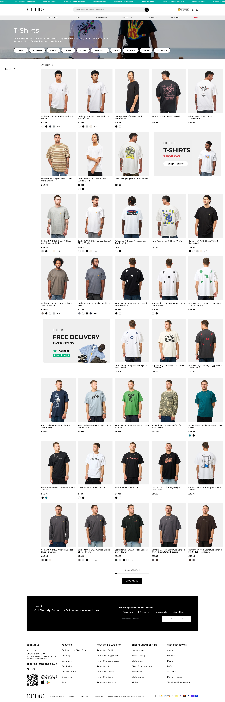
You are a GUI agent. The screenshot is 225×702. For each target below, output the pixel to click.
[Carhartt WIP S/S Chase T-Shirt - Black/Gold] (205, 216)
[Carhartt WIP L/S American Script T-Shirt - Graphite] (58, 525)
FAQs (169, 666)
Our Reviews (67, 666)
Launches (152, 18)
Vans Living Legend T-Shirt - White (131, 179)
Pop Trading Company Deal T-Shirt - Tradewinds (95, 426)
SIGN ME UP (176, 619)
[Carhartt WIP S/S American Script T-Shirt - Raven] (132, 525)
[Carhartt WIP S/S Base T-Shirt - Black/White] (132, 91)
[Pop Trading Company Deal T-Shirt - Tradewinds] (95, 400)
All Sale (135, 682)
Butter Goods (100, 50)
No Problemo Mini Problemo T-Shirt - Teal (205, 426)
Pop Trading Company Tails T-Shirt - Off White (168, 366)
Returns (170, 656)
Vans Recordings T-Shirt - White (167, 241)
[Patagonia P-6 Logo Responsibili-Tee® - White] (132, 216)
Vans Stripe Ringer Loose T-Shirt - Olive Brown (57, 180)
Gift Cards (171, 672)
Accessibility (98, 696)
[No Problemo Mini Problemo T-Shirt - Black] (58, 462)
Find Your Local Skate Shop (74, 650)
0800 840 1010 (36, 654)
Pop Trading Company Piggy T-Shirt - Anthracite (205, 366)
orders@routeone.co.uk (42, 664)
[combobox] (111, 9)
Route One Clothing (106, 650)
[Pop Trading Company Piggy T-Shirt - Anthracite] (205, 340)
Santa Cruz (130, 50)
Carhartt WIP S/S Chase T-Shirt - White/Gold (93, 117)
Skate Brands (138, 677)
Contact (170, 650)
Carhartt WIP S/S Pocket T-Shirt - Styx (94, 304)
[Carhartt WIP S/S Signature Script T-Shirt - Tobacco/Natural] (205, 525)
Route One (37, 50)
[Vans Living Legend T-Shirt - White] (132, 153)
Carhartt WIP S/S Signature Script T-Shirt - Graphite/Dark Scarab (169, 551)
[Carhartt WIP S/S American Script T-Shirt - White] (95, 216)
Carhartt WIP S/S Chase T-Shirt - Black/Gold (203, 242)
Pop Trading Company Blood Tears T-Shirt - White (204, 304)
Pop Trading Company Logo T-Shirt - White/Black (168, 304)
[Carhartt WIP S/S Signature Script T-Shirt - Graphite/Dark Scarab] (169, 525)
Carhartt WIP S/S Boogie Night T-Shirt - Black (167, 489)
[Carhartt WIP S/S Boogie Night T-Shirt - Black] (169, 462)
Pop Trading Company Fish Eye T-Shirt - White (131, 366)
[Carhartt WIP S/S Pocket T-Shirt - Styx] (95, 278)
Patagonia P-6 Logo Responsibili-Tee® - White (131, 242)
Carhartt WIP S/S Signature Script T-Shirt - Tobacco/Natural (205, 551)
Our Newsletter (69, 672)
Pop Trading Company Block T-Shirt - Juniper (132, 426)
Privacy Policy (84, 696)
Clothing (77, 18)
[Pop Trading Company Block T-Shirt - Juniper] (132, 400)
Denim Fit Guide (174, 677)
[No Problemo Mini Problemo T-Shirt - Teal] (205, 400)
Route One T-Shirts (105, 672)
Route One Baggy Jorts (108, 661)
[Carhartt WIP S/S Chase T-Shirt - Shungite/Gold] (58, 278)
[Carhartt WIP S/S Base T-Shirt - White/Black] (95, 153)
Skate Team (67, 677)
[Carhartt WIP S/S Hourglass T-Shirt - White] (205, 462)
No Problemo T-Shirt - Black (128, 488)
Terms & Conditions (56, 696)
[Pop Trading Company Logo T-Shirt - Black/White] (132, 278)
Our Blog (66, 656)
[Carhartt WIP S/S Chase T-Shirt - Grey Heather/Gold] (58, 216)
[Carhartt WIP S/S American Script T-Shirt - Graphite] (95, 525)
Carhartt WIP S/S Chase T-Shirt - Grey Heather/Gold (56, 242)
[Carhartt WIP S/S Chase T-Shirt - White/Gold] (95, 91)
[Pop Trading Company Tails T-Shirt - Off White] (169, 340)
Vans (116, 50)
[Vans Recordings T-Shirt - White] (169, 216)
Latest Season (138, 650)
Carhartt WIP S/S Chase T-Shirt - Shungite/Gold (56, 304)
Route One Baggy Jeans (108, 656)
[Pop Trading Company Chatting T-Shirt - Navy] (58, 400)
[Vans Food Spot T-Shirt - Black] (169, 91)
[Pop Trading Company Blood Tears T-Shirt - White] (205, 278)
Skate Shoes (52, 18)
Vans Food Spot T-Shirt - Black (166, 116)
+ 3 (95, 126)
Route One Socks (105, 677)
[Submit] (147, 10)
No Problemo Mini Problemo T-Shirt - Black (58, 489)
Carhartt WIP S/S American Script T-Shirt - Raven (132, 551)
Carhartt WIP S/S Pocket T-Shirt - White (57, 117)
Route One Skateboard (107, 682)
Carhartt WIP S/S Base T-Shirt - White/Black (93, 180)
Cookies (71, 696)
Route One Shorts (105, 666)
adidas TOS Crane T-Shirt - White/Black (200, 117)
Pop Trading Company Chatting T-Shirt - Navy (57, 426)
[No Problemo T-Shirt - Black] (132, 462)
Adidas (146, 50)
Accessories (101, 18)
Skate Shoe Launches (142, 666)
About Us (175, 18)
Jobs (64, 682)
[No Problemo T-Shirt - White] (95, 462)
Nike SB (53, 50)
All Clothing (162, 50)
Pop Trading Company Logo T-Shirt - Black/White (131, 304)
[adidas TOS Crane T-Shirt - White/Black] (205, 91)
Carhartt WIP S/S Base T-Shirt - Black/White (130, 117)
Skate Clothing (138, 656)
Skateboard (127, 18)
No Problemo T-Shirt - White (91, 488)
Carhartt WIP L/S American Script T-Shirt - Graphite (58, 551)
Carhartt (68, 50)
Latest (29, 18)
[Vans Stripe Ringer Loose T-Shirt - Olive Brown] (58, 153)
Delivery (171, 661)
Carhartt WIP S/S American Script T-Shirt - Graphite (95, 551)
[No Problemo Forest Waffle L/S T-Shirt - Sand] (169, 400)
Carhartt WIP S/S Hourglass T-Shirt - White (205, 489)
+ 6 (58, 126)
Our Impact (67, 661)
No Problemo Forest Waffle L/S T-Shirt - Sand (167, 426)
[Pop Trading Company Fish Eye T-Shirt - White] (132, 340)
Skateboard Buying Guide (178, 682)
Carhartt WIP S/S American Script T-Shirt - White (95, 242)
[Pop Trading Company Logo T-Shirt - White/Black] (169, 278)
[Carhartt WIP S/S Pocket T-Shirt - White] (58, 91)
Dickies (83, 50)
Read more (56, 41)
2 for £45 (20, 50)
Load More (132, 581)
